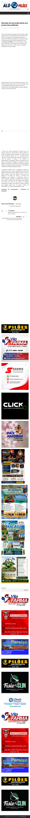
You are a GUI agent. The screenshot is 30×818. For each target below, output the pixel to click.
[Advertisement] (15, 19)
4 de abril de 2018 (6, 28)
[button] (28, 13)
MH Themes (23, 816)
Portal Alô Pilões (15, 28)
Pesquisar (3, 588)
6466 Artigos (18, 203)
